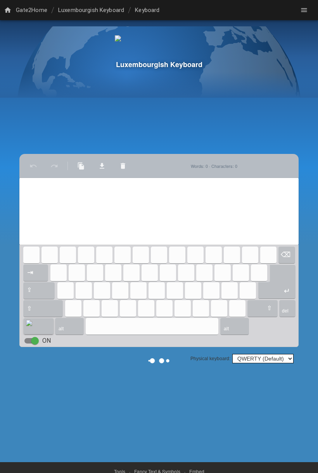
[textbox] (159, 211)
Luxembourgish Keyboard (91, 10)
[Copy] (81, 165)
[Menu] (304, 10)
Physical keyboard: (210, 358)
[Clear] (122, 165)
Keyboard (147, 10)
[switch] (35, 340)
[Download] (102, 165)
